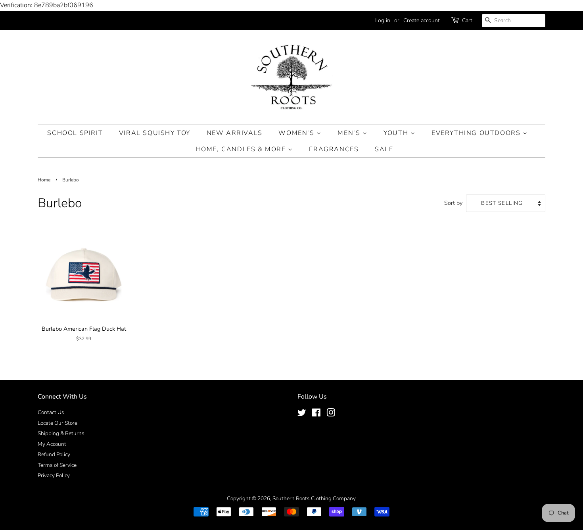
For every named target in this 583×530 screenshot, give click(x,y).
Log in (382, 20)
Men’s (350, 133)
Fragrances (334, 149)
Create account (421, 20)
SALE (384, 149)
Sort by (453, 203)
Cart (467, 20)
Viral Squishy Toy (154, 133)
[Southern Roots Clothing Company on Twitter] (301, 414)
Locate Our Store (57, 423)
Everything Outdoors (477, 133)
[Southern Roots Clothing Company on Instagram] (330, 414)
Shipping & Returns (61, 433)
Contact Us (51, 412)
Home (44, 180)
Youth (397, 133)
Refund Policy (54, 454)
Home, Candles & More (242, 149)
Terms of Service (57, 465)
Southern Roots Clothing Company (313, 498)
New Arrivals (235, 133)
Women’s (297, 133)
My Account (52, 444)
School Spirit (75, 133)
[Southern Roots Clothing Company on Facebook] (316, 414)
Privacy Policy (54, 475)
